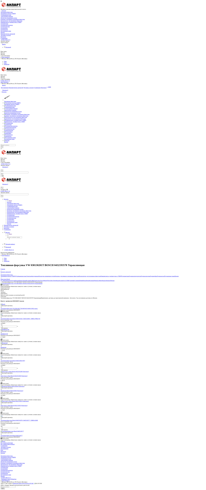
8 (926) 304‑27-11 (5, 39)
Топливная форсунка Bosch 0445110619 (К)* (13, 360)
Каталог (9, 202)
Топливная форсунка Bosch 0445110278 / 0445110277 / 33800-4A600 (19, 420)
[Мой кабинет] (1, 168)
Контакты (3, 451)
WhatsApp (6, 64)
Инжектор (3, 347)
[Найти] (2, 147)
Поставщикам (4, 448)
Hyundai (28, 280)
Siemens (108, 280)
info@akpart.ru (6, 57)
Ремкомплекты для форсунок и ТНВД (111, 276)
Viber (5, 61)
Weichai (112, 280)
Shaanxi (104, 280)
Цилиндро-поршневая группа (47, 276)
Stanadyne (9, 280)
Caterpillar (72, 280)
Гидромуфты (153, 276)
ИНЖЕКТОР (4, 334)
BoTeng (35, 280)
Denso (84, 280)
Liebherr (100, 280)
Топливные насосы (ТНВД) (8, 276)
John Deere (53, 280)
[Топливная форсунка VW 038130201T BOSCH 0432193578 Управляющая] (21, 283)
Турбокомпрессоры (21, 276)
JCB (31, 280)
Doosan (17, 280)
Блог (2, 450)
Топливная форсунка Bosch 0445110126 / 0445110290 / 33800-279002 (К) (20, 318)
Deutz (87, 280)
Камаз (57, 280)
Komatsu (91, 280)
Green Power (40, 280)
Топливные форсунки (7, 456)
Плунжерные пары (169, 276)
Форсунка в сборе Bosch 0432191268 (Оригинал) (14, 376)
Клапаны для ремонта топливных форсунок (67, 276)
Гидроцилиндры (145, 276)
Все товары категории (7, 443)
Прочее (177, 276)
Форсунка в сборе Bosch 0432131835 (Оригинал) (14, 405)
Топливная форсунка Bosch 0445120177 (11, 435)
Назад (10, 200)
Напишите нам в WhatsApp (8, 479)
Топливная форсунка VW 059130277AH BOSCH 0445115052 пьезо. (19, 308)
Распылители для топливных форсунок (90, 276)
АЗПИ (67, 280)
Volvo (48, 280)
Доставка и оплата (6, 447)
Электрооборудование (32, 276)
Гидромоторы (125, 276)
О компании (4, 445)
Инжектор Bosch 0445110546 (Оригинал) (12, 390)
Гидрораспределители (135, 276)
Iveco (64, 280)
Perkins (96, 280)
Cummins (77, 280)
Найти (2, 488)
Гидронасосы (160, 276)
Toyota (13, 280)
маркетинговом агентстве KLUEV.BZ (23, 483)
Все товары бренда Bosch (8, 444)
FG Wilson (3, 280)
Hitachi (45, 280)
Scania (61, 280)
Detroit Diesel (22, 280)
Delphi (81, 280)
